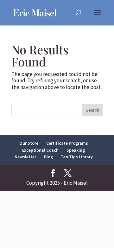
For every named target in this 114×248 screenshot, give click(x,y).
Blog (48, 157)
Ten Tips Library (77, 157)
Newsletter (25, 157)
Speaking (75, 150)
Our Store (28, 143)
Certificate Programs (67, 143)
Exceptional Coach (40, 150)
